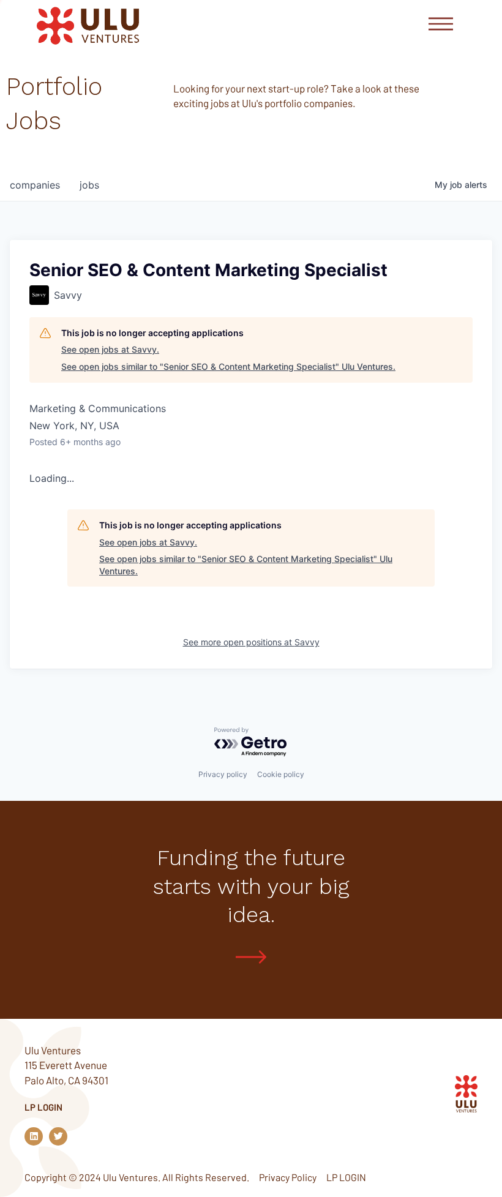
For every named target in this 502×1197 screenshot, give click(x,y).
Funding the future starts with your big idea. (251, 886)
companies (35, 185)
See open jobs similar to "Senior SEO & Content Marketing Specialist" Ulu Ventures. (228, 366)
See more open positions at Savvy (251, 642)
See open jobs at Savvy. (110, 349)
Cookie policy (280, 774)
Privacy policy (222, 774)
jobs (89, 185)
